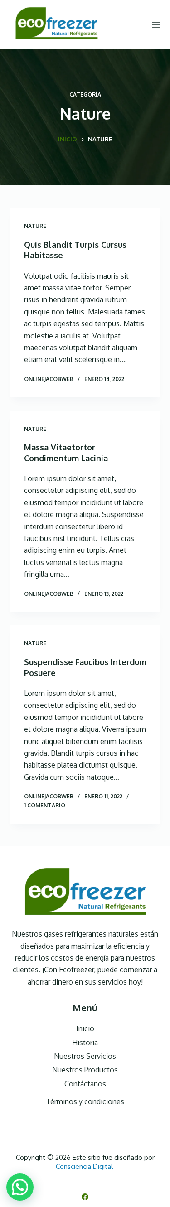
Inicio (85, 1028)
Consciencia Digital (85, 1166)
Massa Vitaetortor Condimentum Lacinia (66, 452)
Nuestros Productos (85, 1069)
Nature (35, 225)
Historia (85, 1042)
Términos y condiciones (85, 1101)
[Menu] (156, 25)
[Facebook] (85, 1196)
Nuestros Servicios (85, 1056)
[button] (20, 1187)
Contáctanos (85, 1083)
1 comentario (44, 805)
